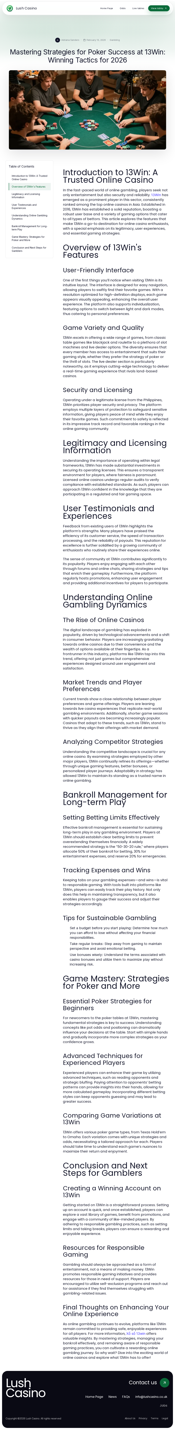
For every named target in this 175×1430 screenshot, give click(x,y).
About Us (130, 1418)
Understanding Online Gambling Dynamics (29, 217)
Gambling (115, 40)
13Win (156, 195)
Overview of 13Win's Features (28, 186)
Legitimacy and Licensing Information (26, 196)
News (113, 1397)
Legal (165, 1418)
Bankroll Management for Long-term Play (30, 228)
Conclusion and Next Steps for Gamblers (29, 249)
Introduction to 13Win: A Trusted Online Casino (29, 177)
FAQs (126, 1397)
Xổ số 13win (135, 1334)
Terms (154, 1418)
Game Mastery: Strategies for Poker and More (28, 238)
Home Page (94, 1397)
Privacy (143, 1418)
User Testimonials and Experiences (24, 206)
